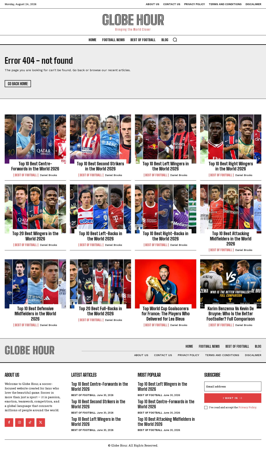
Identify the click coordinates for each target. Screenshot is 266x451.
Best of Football (26, 175)
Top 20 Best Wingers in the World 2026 (35, 236)
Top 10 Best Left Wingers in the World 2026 (166, 166)
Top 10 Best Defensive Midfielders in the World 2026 (35, 314)
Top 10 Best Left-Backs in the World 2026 (100, 236)
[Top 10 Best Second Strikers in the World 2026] (100, 139)
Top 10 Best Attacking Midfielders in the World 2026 (230, 238)
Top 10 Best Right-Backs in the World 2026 (165, 236)
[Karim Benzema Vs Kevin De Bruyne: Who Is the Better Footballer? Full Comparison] (231, 283)
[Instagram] (19, 422)
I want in (230, 398)
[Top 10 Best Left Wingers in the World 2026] (165, 139)
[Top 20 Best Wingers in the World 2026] (35, 209)
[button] (175, 39)
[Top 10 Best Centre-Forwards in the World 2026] (35, 139)
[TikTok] (30, 422)
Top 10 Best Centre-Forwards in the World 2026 (35, 166)
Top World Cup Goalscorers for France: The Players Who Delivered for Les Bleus (166, 314)
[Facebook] (9, 422)
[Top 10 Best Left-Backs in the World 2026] (100, 209)
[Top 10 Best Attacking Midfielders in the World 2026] (231, 209)
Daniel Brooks (48, 175)
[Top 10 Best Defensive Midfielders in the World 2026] (35, 283)
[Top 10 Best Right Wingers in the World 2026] (231, 139)
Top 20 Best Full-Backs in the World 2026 (100, 311)
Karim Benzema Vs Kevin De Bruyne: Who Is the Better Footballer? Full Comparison (231, 314)
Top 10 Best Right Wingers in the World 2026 (231, 166)
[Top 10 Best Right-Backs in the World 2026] (165, 209)
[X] (40, 422)
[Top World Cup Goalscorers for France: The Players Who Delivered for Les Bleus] (165, 283)
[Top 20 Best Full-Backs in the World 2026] (100, 283)
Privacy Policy (247, 407)
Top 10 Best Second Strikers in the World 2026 (100, 166)
